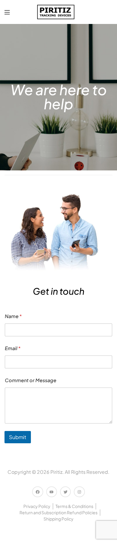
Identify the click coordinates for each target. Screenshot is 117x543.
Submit (17, 437)
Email (13, 348)
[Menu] (7, 12)
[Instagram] (79, 491)
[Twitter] (65, 491)
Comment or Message (30, 380)
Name (13, 316)
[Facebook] (37, 491)
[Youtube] (51, 491)
